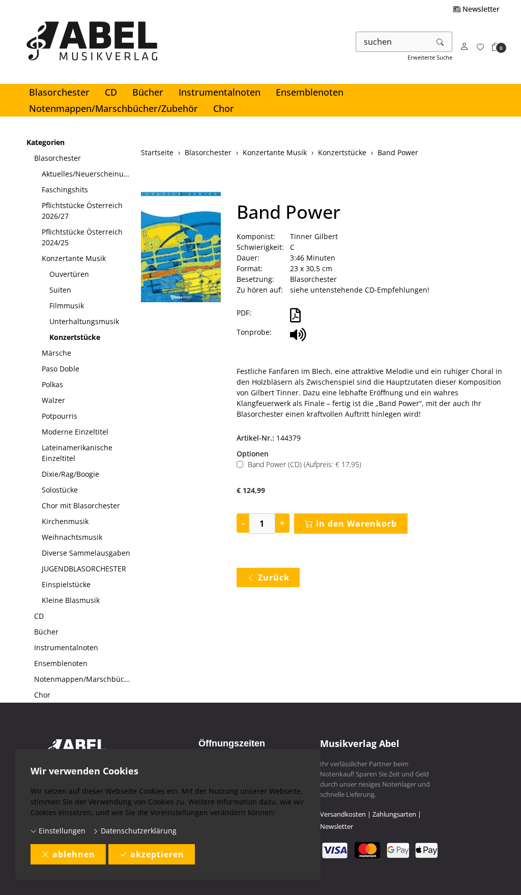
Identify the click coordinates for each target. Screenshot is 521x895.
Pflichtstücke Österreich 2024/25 (82, 237)
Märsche (56, 353)
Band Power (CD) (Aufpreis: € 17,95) (304, 464)
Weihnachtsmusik (72, 537)
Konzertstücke (74, 337)
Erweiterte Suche (430, 57)
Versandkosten (343, 814)
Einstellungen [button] (61, 830)
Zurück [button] (274, 577)
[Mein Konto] (464, 47)
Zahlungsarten (394, 814)
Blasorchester (59, 92)
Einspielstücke (66, 584)
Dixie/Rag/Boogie (70, 474)
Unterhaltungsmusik (84, 321)
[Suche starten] (440, 42)
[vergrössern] (181, 246)
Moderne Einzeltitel (75, 432)
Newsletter (480, 9)
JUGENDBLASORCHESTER (84, 568)
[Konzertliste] (480, 47)
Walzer (53, 400)
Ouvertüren (69, 274)
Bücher (147, 92)
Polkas (52, 384)
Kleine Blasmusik (71, 600)
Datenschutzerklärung (138, 830)
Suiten (60, 290)
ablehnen (73, 854)
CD (111, 92)
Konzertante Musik (74, 258)
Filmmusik (66, 305)
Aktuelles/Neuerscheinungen (87, 174)
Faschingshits (65, 189)
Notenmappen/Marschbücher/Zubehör (113, 108)
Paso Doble (60, 368)
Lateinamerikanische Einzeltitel (77, 453)
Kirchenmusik (65, 521)
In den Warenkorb (356, 523)
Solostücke (60, 490)
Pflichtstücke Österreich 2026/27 (82, 210)
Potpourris (59, 416)
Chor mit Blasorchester (81, 505)
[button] (495, 47)
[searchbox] (392, 42)
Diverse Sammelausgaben (86, 553)
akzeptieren (157, 854)
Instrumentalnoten (219, 92)
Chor (223, 108)
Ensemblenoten (309, 92)
